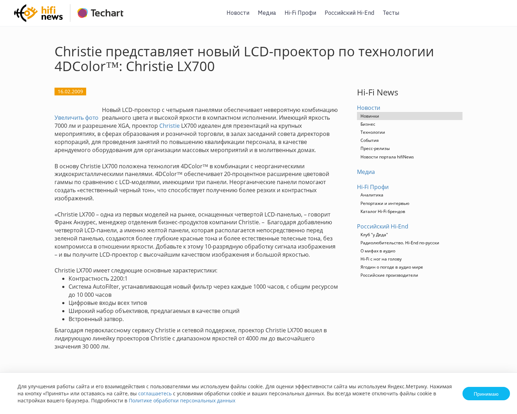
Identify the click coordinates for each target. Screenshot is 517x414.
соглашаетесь (155, 393)
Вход (500, 17)
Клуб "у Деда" (374, 235)
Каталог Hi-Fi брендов (382, 211)
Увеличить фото (76, 117)
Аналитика (371, 195)
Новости (237, 12)
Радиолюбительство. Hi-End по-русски (399, 243)
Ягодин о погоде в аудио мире (391, 267)
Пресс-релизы (375, 148)
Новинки (369, 116)
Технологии (372, 132)
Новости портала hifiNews (387, 157)
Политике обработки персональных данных (182, 400)
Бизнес (367, 124)
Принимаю (486, 393)
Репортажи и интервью (384, 203)
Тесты (391, 12)
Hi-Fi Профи (300, 12)
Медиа (267, 12)
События (369, 140)
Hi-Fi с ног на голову (381, 259)
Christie (169, 126)
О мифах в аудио (377, 251)
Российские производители (389, 275)
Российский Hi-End (349, 12)
